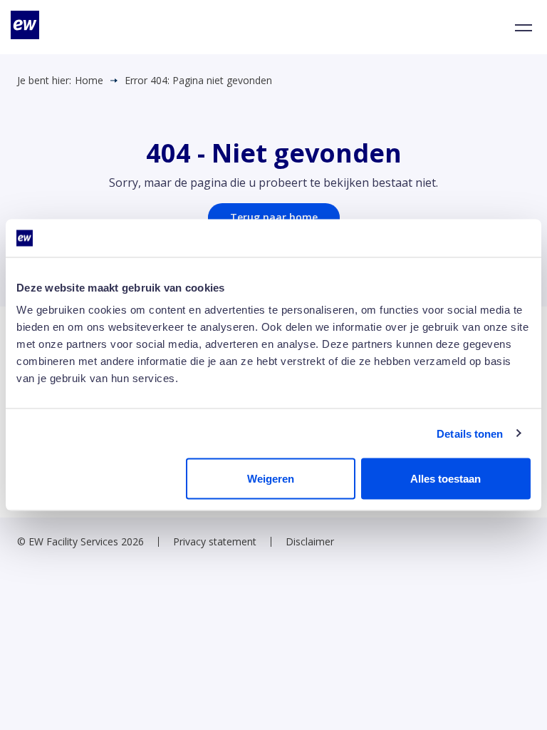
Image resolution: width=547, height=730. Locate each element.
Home (89, 81)
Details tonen (470, 433)
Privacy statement (214, 541)
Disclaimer (310, 541)
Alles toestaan (445, 479)
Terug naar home (274, 217)
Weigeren (270, 479)
